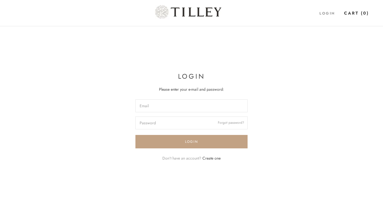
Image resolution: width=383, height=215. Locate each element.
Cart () (356, 13)
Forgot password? (231, 122)
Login (327, 13)
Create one (211, 158)
